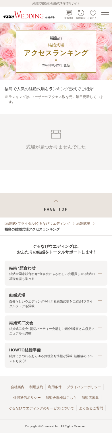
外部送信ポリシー (27, 398)
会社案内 (17, 387)
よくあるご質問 (91, 408)
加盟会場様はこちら (61, 398)
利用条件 (55, 387)
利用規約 (36, 387)
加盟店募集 (90, 398)
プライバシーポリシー (84, 387)
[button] (56, 273)
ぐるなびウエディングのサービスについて (41, 408)
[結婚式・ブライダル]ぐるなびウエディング (37, 224)
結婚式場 (83, 224)
